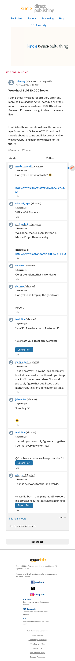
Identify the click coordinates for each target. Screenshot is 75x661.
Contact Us (37, 648)
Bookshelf (16, 18)
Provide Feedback (37, 657)
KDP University (37, 25)
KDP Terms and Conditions (37, 631)
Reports (32, 18)
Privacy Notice (37, 635)
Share (51, 158)
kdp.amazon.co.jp (37, 653)
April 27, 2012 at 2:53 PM (27, 84)
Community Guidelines (38, 640)
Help (61, 18)
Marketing (48, 18)
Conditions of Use (37, 644)
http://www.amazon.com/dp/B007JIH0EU (40, 253)
